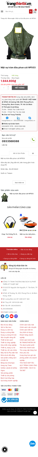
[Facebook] (2, 316)
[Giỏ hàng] (34, 13)
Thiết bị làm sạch (7, 340)
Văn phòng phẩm (7, 373)
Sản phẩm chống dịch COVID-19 (8, 359)
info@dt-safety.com (10, 312)
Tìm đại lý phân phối (27, 345)
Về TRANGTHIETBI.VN (28, 342)
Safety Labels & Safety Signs (9, 369)
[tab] (19, 153)
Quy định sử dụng (26, 332)
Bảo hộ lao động (6, 325)
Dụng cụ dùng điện (7, 332)
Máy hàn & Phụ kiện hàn (9, 353)
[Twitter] (7, 316)
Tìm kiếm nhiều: (12, 249)
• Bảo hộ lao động (26, 249)
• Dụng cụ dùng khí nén (27, 258)
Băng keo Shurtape (7, 363)
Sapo (19, 413)
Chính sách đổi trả (26, 330)
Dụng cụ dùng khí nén (8, 335)
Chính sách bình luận (27, 340)
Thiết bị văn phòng (7, 375)
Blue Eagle (15, 78)
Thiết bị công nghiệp (8, 342)
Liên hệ (4, 145)
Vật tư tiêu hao (6, 327)
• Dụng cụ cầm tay (26, 254)
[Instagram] (16, 316)
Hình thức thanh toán (27, 347)
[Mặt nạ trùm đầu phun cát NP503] (5, 198)
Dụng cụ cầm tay (7, 330)
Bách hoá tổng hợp (7, 378)
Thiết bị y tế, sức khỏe (9, 350)
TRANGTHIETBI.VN (9, 97)
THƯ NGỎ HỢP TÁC (27, 363)
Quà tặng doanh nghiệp (9, 380)
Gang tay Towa (6, 365)
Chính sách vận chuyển (28, 327)
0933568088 (10, 141)
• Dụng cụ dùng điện (10, 258)
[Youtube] (11, 316)
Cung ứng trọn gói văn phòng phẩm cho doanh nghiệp (28, 357)
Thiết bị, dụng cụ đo (8, 347)
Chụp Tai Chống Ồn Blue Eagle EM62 (15, 234)
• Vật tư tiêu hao (12, 254)
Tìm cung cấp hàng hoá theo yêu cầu (28, 351)
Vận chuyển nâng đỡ (8, 337)
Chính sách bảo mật (27, 325)
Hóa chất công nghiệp (9, 345)
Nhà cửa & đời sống (8, 355)
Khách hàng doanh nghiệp (26, 336)
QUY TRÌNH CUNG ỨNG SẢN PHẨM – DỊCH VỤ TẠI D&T (28, 367)
